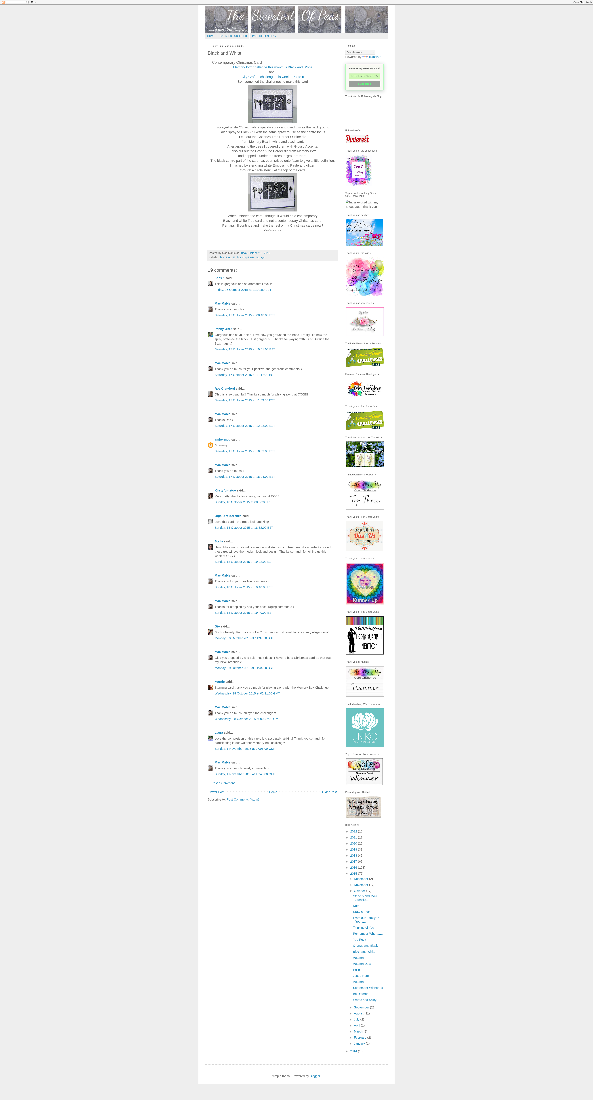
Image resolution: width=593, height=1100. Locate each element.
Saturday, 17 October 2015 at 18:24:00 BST (245, 476)
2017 (354, 861)
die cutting (225, 257)
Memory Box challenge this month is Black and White (272, 67)
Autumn (358, 957)
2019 (354, 849)
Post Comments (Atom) (243, 799)
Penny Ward (223, 329)
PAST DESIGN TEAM (264, 36)
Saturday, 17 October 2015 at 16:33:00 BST (245, 451)
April (357, 1025)
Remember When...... (368, 933)
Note (356, 906)
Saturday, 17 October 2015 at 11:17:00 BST (245, 374)
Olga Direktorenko (228, 516)
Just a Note (361, 975)
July (357, 1019)
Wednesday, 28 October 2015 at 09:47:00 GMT (247, 719)
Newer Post (216, 792)
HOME (211, 36)
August (359, 1013)
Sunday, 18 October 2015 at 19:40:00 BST (244, 587)
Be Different (361, 993)
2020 (354, 843)
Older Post (329, 792)
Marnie (220, 681)
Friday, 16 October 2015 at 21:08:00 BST (243, 289)
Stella (219, 541)
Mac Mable (222, 303)
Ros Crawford (225, 388)
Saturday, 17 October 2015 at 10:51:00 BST (245, 349)
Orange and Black (365, 945)
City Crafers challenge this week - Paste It (273, 77)
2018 (354, 855)
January (360, 1043)
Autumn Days (362, 963)
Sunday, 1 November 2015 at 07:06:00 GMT (245, 748)
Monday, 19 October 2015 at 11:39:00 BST (244, 638)
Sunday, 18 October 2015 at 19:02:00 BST (244, 561)
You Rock (359, 939)
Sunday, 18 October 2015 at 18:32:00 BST (244, 527)
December (361, 878)
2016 (354, 867)
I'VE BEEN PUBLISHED (233, 36)
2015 (354, 873)
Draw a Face (361, 912)
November (361, 885)
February (360, 1037)
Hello (356, 969)
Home (273, 792)
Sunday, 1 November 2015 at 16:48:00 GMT (245, 774)
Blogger (315, 1076)
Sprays (260, 257)
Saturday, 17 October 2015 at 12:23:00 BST (245, 425)
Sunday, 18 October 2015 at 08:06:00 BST (244, 502)
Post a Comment (223, 783)
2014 (354, 1051)
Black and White (364, 951)
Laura (219, 732)
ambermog (222, 439)
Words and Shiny (364, 1000)
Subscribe (364, 83)
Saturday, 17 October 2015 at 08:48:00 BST (245, 315)
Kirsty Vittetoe (225, 490)
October (360, 891)
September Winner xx (368, 987)
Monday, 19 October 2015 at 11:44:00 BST (244, 668)
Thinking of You (363, 927)
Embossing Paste (243, 257)
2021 (354, 837)
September (362, 1007)
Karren (220, 278)
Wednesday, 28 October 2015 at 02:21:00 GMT (247, 693)
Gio (217, 626)
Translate (375, 57)
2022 (354, 831)
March (359, 1031)
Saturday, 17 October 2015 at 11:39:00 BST (245, 400)
